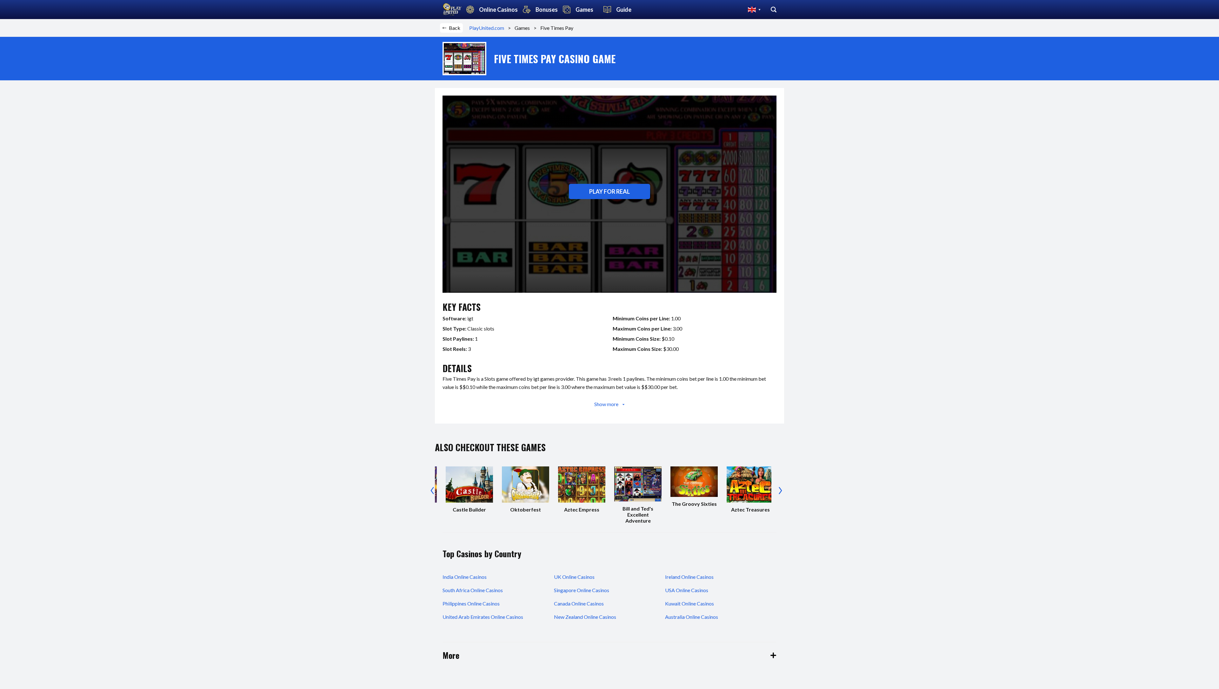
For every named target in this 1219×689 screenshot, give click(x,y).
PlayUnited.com (488, 28)
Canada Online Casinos (579, 603)
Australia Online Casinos (691, 617)
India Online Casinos (465, 577)
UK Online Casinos (574, 577)
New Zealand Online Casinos (585, 617)
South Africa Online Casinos (473, 590)
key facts (462, 306)
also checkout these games (490, 447)
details (457, 368)
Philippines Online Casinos (471, 603)
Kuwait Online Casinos (689, 603)
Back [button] (454, 28)
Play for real (609, 191)
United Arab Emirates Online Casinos (483, 617)
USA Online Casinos (686, 590)
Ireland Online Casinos (689, 577)
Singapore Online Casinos (581, 590)
